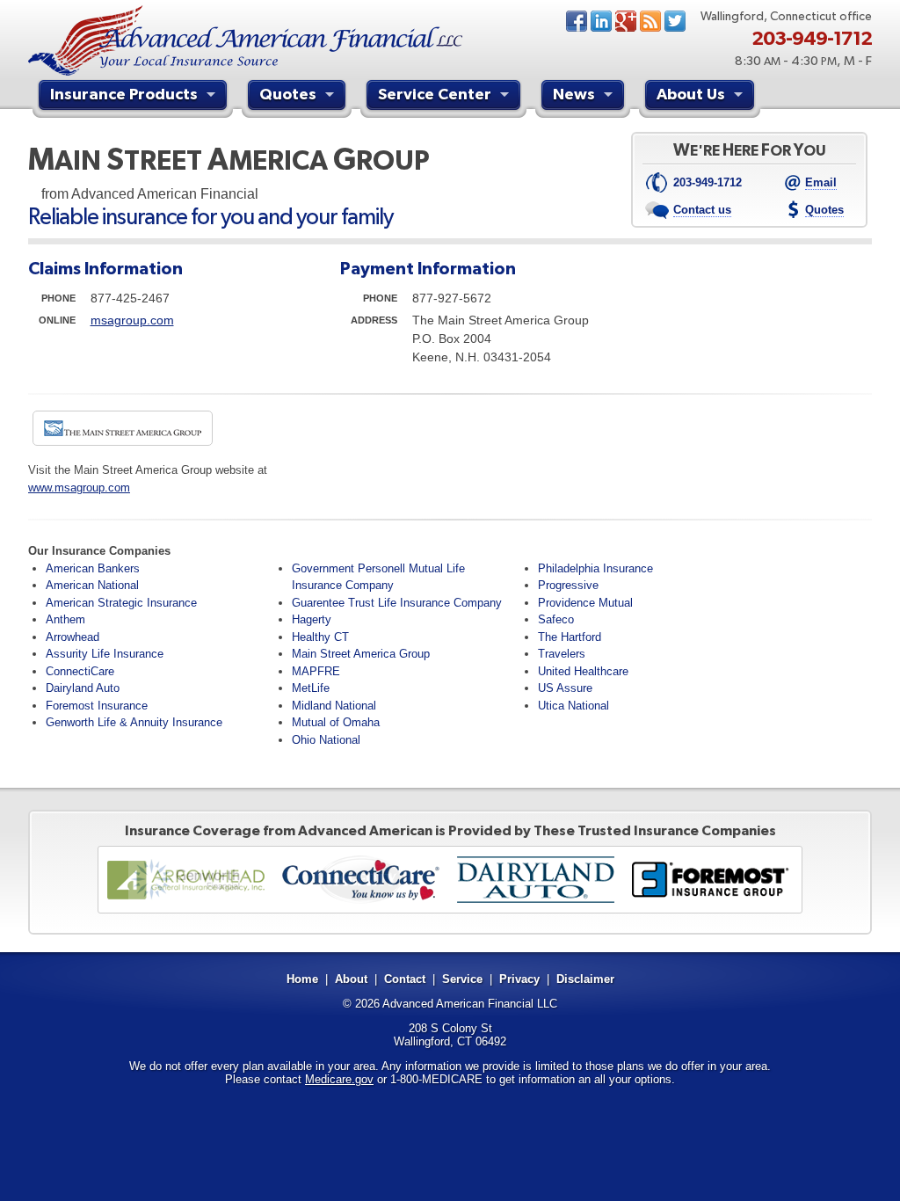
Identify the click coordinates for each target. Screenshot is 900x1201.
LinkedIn (601, 21)
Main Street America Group (361, 653)
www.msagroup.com (79, 487)
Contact (404, 979)
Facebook (576, 21)
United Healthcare (583, 671)
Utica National (573, 705)
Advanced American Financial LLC (469, 1003)
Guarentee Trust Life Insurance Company (397, 602)
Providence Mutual (585, 602)
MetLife (311, 688)
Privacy (519, 979)
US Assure (565, 688)
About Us (691, 93)
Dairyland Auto (83, 688)
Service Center (434, 93)
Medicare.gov (339, 1079)
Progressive (568, 585)
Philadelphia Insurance (595, 568)
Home (302, 979)
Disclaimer (585, 979)
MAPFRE (316, 671)
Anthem (65, 619)
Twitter (675, 21)
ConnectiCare (80, 671)
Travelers (561, 653)
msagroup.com (132, 320)
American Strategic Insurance (121, 602)
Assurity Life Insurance (104, 653)
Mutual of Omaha (336, 722)
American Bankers (93, 568)
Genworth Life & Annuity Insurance (134, 722)
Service (462, 979)
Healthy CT (320, 637)
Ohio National (326, 739)
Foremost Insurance (97, 705)
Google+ (625, 21)
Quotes (287, 93)
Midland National (334, 705)
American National (92, 585)
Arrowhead (72, 637)
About (351, 979)
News (650, 21)
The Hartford (569, 637)
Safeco (556, 619)
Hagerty (311, 619)
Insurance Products (124, 93)
